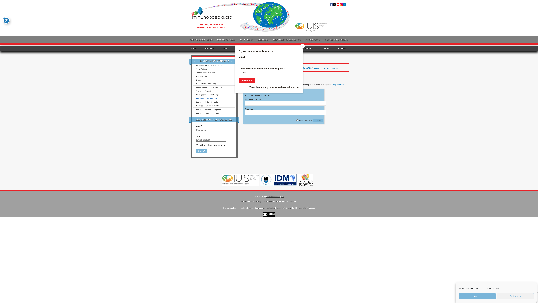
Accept (477, 296)
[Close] (303, 46)
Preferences (515, 296)
